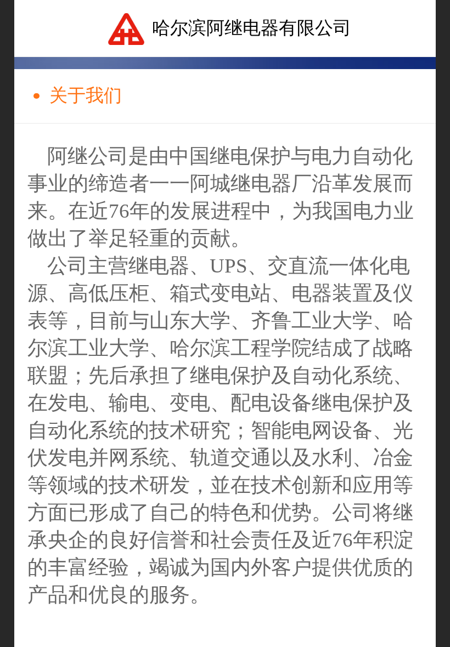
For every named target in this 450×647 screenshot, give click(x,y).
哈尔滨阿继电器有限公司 (251, 28)
